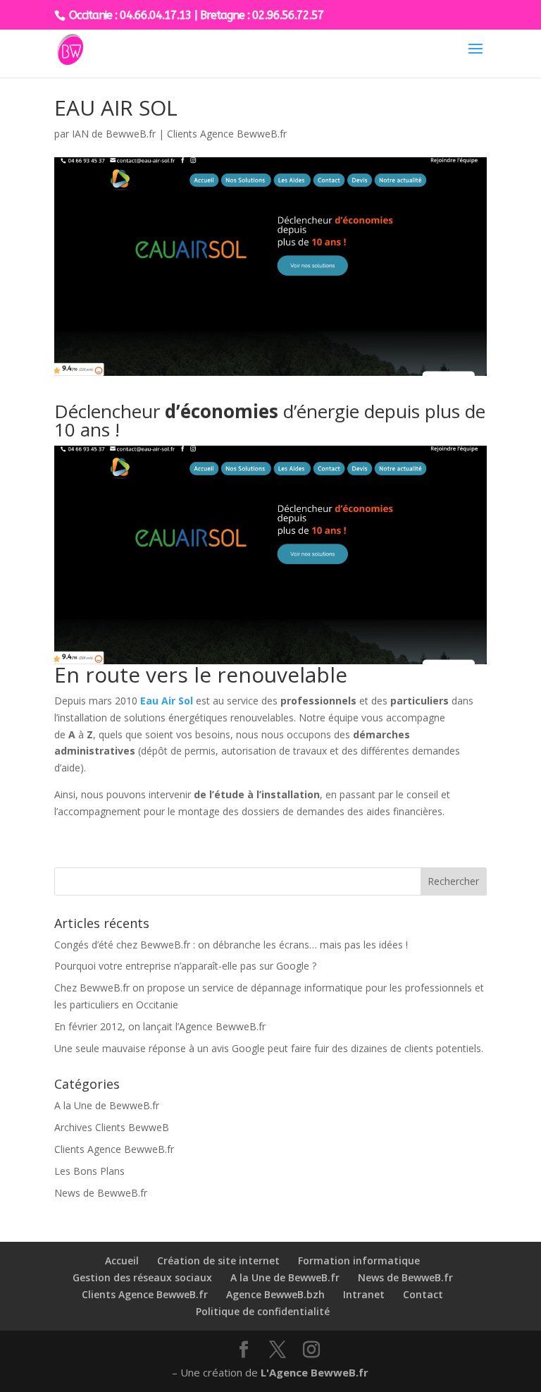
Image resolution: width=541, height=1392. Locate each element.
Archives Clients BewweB (111, 1127)
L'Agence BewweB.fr (314, 1372)
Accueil (122, 1260)
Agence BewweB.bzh (275, 1294)
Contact (423, 1294)
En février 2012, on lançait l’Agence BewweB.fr (160, 1026)
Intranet (364, 1294)
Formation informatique (359, 1260)
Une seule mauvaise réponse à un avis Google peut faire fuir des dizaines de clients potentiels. (268, 1048)
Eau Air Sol (166, 700)
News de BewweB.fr (100, 1192)
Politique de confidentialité (263, 1311)
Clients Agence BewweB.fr (227, 133)
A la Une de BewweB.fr (106, 1105)
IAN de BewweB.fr (114, 133)
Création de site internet (218, 1260)
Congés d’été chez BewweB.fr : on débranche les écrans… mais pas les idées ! (231, 944)
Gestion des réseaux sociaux (142, 1277)
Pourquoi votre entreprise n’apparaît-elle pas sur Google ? (185, 965)
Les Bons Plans (89, 1171)
